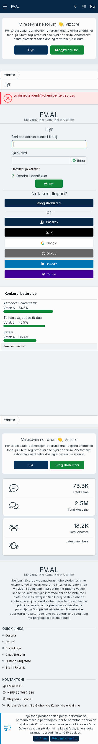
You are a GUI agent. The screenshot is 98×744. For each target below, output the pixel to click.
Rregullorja (13, 648)
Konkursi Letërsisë (21, 293)
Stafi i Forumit (15, 667)
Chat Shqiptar (15, 654)
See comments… (14, 346)
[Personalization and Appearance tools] (84, 6)
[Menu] (5, 6)
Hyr (31, 50)
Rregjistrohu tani (67, 50)
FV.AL (15, 6)
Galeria (11, 635)
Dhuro (10, 642)
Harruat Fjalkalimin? (26, 169)
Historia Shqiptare (18, 661)
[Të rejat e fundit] (75, 6)
